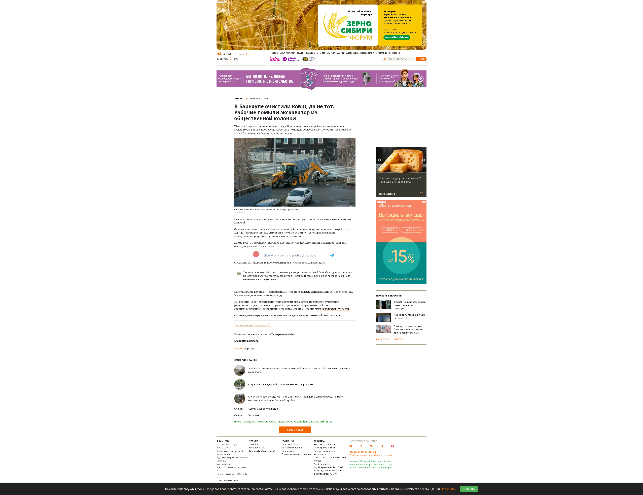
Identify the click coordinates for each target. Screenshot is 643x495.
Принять (469, 489)
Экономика (328, 52)
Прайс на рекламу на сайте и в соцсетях (370, 455)
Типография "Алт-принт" (262, 450)
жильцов (313, 291)
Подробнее (448, 489)
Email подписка (322, 464)
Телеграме (278, 334)
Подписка (254, 444)
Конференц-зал (257, 447)
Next (423, 160)
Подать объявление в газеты (330, 457)
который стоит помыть (325, 315)
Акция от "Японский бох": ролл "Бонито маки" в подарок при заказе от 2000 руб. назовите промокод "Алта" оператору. (371, 464)
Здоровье (352, 52)
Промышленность (388, 52)
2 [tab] (422, 193)
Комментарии (295, 429)
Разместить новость (389, 339)
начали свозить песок (335, 308)
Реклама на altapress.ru (326, 444)
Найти (421, 58)
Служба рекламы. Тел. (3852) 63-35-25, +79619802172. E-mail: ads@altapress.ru (329, 470)
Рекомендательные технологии (324, 452)
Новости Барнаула (282, 52)
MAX (335, 473)
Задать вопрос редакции (363, 451)
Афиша (317, 460)
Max (291, 334)
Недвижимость (307, 52)
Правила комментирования (296, 454)
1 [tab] (420, 193)
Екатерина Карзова (246, 340)
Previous (379, 160)
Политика (367, 52)
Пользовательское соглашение (291, 449)
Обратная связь (290, 444)
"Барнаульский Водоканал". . (252, 325)
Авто (340, 52)
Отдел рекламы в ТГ (324, 447)
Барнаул (249, 348)
